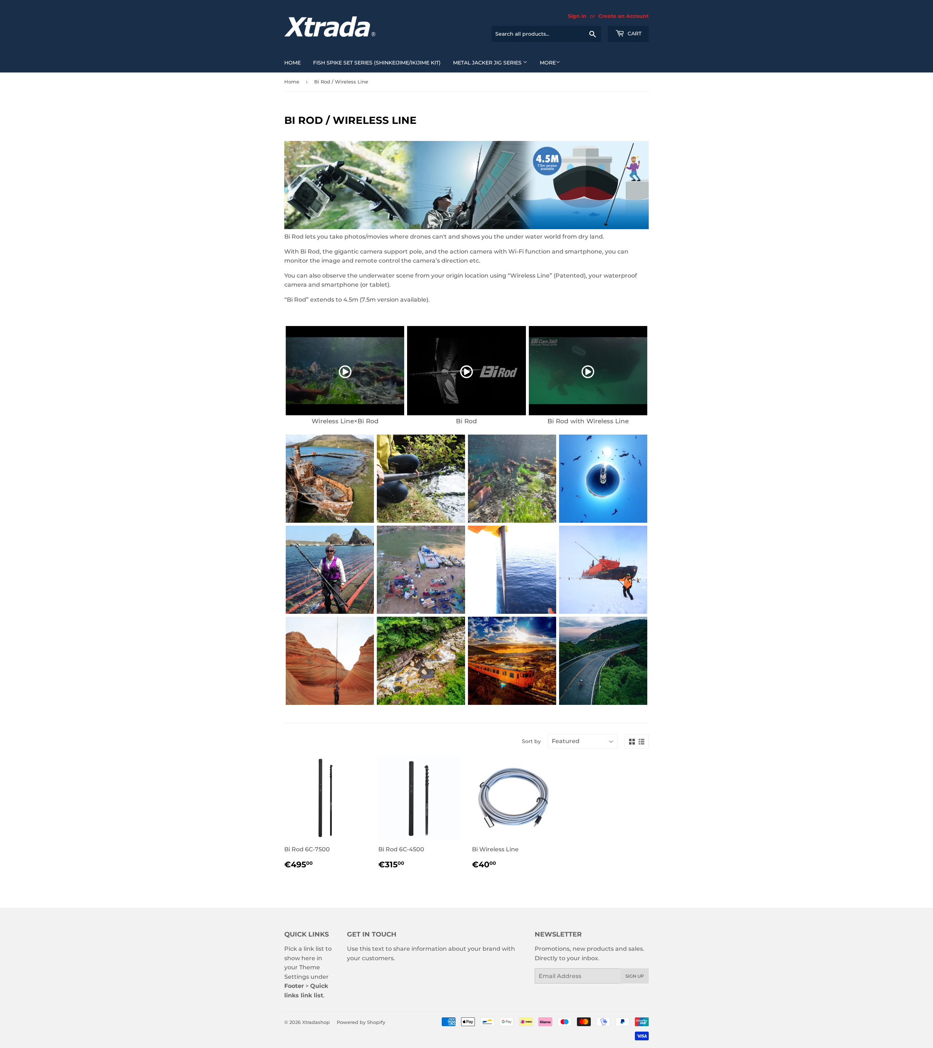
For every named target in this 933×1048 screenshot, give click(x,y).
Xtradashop (316, 1022)
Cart (633, 33)
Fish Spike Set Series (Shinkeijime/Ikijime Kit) (377, 62)
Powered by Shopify (361, 1022)
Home (292, 62)
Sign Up (634, 976)
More (548, 62)
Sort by (531, 741)
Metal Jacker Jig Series (488, 62)
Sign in (577, 16)
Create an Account (623, 16)
